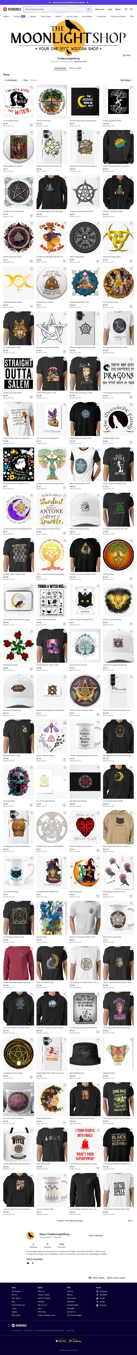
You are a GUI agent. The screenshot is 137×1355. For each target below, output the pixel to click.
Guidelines (71, 1302)
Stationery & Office (118, 16)
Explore (6, 16)
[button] (68, 2)
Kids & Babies (87, 16)
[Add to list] (31, 87)
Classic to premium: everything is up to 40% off (68, 2)
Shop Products (60, 68)
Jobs (39, 1308)
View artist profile (80, 61)
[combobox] (57, 9)
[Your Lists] (126, 9)
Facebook (103, 1295)
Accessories (101, 16)
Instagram (103, 1291)
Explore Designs (75, 68)
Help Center (71, 1298)
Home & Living (71, 16)
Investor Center (43, 1295)
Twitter (102, 1298)
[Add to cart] (31, 125)
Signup (14, 1312)
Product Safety (72, 1305)
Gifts (132, 16)
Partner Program (44, 1298)
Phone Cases (46, 16)
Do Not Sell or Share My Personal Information (49, 1330)
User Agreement (17, 1330)
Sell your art (42, 1305)
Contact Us (71, 1312)
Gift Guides (16, 1291)
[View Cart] (131, 9)
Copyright (71, 1308)
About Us (41, 1291)
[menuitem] (6, 16)
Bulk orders (16, 1315)
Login (14, 1308)
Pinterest (103, 1305)
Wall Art (58, 16)
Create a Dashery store (46, 1315)
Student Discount (18, 1305)
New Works (16, 1298)
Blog (13, 1302)
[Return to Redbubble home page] (12, 9)
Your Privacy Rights (74, 1315)
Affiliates (41, 1302)
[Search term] (88, 9)
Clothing (19, 16)
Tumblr (102, 1302)
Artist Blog (42, 1312)
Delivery (70, 1291)
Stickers (33, 16)
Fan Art (14, 1295)
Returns (70, 1295)
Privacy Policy (28, 1330)
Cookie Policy (70, 1330)
